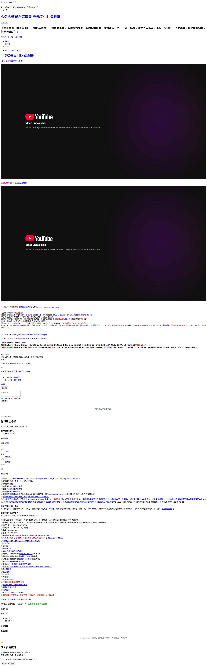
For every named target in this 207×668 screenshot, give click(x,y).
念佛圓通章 (41, 502)
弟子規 (3, 599)
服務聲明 (124, 638)
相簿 (7, 41)
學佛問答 (161, 499)
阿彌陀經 (7, 502)
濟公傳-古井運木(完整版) (19, 55)
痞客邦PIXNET (26, 554)
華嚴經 (85, 499)
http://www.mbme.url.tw (72, 479)
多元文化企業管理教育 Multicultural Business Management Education (27, 479)
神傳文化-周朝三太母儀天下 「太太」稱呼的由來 (21, 541)
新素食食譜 (26, 564)
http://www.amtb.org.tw (36, 499)
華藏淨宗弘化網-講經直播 (12, 489)
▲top (3, 384)
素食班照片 (7, 564)
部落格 (7, 44)
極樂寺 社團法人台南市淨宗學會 (15, 497)
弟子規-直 (11, 599)
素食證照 (6, 567)
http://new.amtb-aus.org (56, 494)
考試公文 (6, 590)
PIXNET (87, 638)
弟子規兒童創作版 (24, 599)
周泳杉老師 (86, 502)
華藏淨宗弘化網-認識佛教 (12, 486)
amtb (2, 359)
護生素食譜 (7, 569)
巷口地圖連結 (58, 538)
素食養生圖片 (17, 564)
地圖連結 (49, 538)
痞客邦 (12, 371)
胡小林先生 (95, 502)
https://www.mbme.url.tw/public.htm (48, 307)
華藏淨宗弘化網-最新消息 (12, 491)
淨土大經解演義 (112, 499)
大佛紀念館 (7, 548)
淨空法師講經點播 (9, 561)
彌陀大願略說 (66, 499)
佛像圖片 (6, 577)
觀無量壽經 (22, 502)
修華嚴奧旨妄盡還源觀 (96, 499)
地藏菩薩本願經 (187, 499)
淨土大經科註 (123, 499)
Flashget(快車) (167, 509)
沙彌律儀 (177, 499)
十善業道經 (169, 499)
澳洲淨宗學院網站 (9, 494)
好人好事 (6, 574)
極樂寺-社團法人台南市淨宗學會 (15, 585)
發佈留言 (4, 401)
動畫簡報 (6, 572)
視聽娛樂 (17, 377)
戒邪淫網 (6, 543)
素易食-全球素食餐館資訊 (13, 551)
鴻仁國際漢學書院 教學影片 (38, 497)
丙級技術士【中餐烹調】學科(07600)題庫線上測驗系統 (31, 567)
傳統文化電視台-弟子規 (139, 499)
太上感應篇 (152, 499)
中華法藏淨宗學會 (9, 587)
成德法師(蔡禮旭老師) (73, 502)
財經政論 (18, 37)
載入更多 (4, 388)
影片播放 (17, 380)
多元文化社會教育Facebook (13, 592)
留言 (17, 371)
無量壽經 (14, 502)
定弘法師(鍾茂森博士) (108, 502)
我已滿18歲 (5, 664)
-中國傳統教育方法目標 (27, 307)
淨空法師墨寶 (8, 579)
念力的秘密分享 (58, 502)
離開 (12, 664)
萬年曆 (5, 546)
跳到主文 (4, 23)
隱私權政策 (115, 638)
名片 (7, 46)
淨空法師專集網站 (9, 499)
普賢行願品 (31, 502)
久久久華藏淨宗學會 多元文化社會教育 (30, 17)
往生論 (48, 502)
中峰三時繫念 (77, 499)
